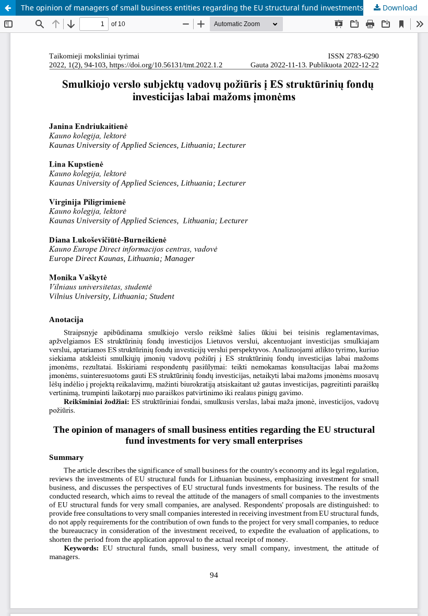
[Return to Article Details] (8, 8)
